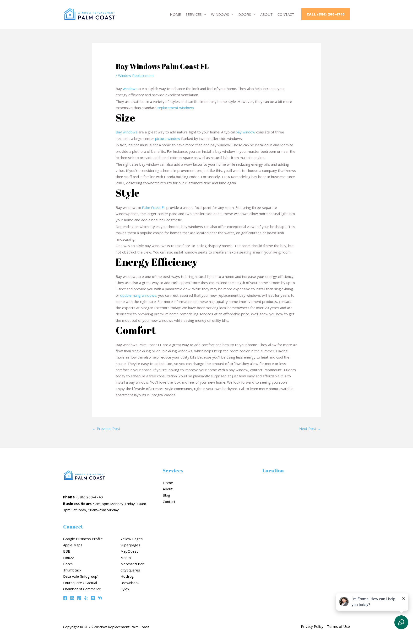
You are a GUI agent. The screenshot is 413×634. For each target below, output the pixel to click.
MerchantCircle (132, 563)
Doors (244, 14)
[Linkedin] (72, 598)
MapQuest (129, 551)
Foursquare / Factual (80, 582)
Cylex (124, 588)
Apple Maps (72, 545)
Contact (285, 14)
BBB (66, 551)
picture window (167, 138)
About (266, 14)
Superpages (130, 545)
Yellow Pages (131, 538)
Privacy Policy (312, 626)
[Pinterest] (79, 598)
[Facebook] (65, 598)
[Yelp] (86, 598)
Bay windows (126, 132)
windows (130, 88)
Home (175, 14)
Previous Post (106, 428)
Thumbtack (72, 570)
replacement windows (176, 107)
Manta (125, 557)
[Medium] (93, 598)
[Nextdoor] (100, 598)
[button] (325, 14)
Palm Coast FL (153, 207)
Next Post (310, 428)
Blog (166, 495)
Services (194, 14)
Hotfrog (127, 576)
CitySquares (130, 570)
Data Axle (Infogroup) (80, 576)
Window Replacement (136, 75)
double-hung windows (138, 295)
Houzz (68, 557)
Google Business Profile (83, 538)
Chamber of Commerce (82, 588)
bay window (245, 132)
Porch (68, 563)
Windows (220, 14)
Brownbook (129, 582)
